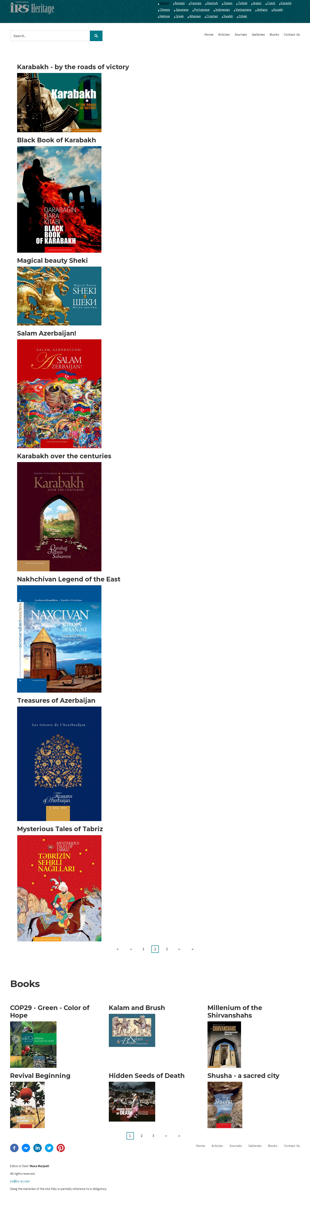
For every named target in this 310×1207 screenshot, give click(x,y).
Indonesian (222, 10)
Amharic (262, 10)
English (164, 3)
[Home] (32, 7)
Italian (228, 3)
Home (208, 34)
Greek (180, 16)
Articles (224, 34)
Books (274, 34)
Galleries (258, 34)
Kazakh (278, 10)
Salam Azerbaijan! (46, 333)
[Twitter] (49, 1147)
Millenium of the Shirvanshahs (235, 1011)
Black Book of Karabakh (56, 140)
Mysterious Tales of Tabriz (60, 829)
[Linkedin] (37, 1147)
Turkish (242, 3)
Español (286, 3)
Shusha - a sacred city (243, 1076)
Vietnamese (243, 10)
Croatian (212, 16)
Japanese (182, 10)
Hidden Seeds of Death (147, 1076)
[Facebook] (14, 1147)
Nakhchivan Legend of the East (68, 579)
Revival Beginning (40, 1076)
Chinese (165, 10)
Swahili (228, 16)
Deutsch (212, 3)
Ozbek (243, 16)
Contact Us (292, 34)
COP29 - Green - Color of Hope (49, 1011)
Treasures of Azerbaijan (56, 700)
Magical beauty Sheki (52, 260)
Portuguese (202, 10)
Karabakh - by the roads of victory (73, 67)
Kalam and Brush (137, 1008)
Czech (271, 3)
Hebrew (165, 16)
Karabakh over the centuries (64, 456)
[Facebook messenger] (26, 1147)
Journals (241, 34)
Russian (180, 3)
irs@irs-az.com (20, 1181)
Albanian (195, 16)
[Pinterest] (61, 1147)
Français (195, 3)
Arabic (257, 3)
